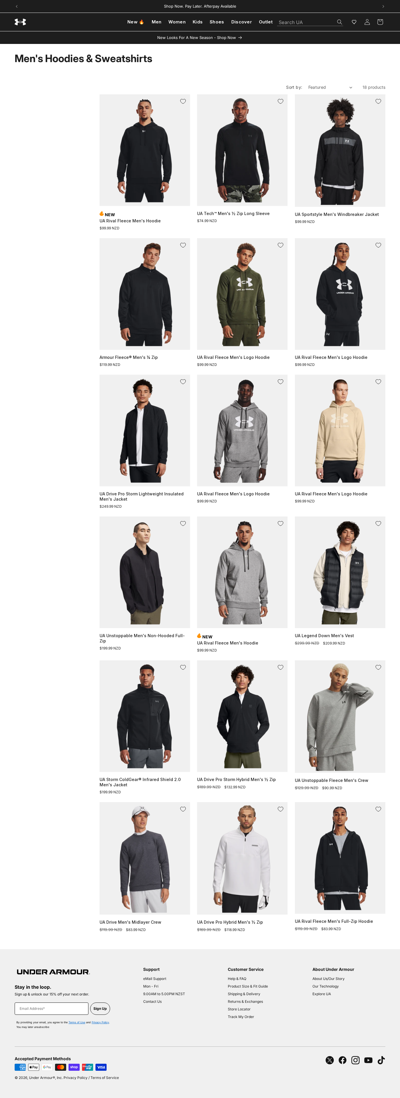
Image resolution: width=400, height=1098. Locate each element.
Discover (241, 22)
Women (177, 22)
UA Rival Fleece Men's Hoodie (130, 220)
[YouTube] (368, 1060)
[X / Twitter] (330, 1060)
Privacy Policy (100, 1022)
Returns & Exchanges (245, 1001)
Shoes (217, 22)
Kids (198, 22)
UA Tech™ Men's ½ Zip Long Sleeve (233, 213)
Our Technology (325, 986)
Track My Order (241, 1017)
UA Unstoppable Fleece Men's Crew (331, 780)
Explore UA (321, 994)
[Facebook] (343, 1060)
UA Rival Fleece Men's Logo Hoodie (233, 357)
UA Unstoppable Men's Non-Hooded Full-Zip (142, 638)
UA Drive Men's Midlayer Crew (130, 922)
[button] (380, 22)
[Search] (339, 22)
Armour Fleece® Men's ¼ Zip (129, 357)
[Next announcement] (383, 6)
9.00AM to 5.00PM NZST (164, 994)
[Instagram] (355, 1060)
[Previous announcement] (16, 6)
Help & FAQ (237, 978)
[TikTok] (381, 1060)
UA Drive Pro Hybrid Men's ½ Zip (230, 922)
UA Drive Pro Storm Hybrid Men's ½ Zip (236, 779)
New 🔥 (136, 22)
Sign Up (100, 1008)
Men (157, 22)
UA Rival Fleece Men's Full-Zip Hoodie (334, 921)
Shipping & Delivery (244, 994)
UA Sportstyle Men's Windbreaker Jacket (337, 214)
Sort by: (294, 87)
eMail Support (154, 978)
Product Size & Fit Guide (248, 986)
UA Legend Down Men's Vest (324, 635)
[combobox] (310, 20)
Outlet (266, 22)
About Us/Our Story (328, 978)
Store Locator (239, 1009)
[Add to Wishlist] (183, 101)
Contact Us (152, 1001)
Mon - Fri (150, 986)
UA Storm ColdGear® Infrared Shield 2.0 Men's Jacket (140, 782)
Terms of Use (77, 1022)
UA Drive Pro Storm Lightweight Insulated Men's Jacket (142, 496)
